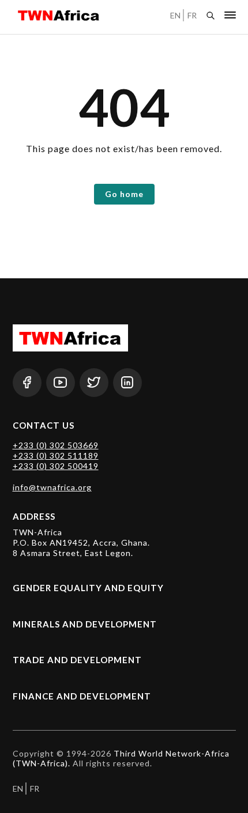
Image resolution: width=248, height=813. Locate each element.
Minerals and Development (85, 624)
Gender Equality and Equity (88, 588)
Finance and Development (82, 696)
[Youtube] (60, 382)
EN (175, 15)
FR (192, 15)
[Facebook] (27, 382)
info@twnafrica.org (52, 487)
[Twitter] (94, 382)
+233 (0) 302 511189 (56, 455)
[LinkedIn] (127, 382)
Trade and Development (77, 660)
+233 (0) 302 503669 (56, 445)
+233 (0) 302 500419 (56, 466)
